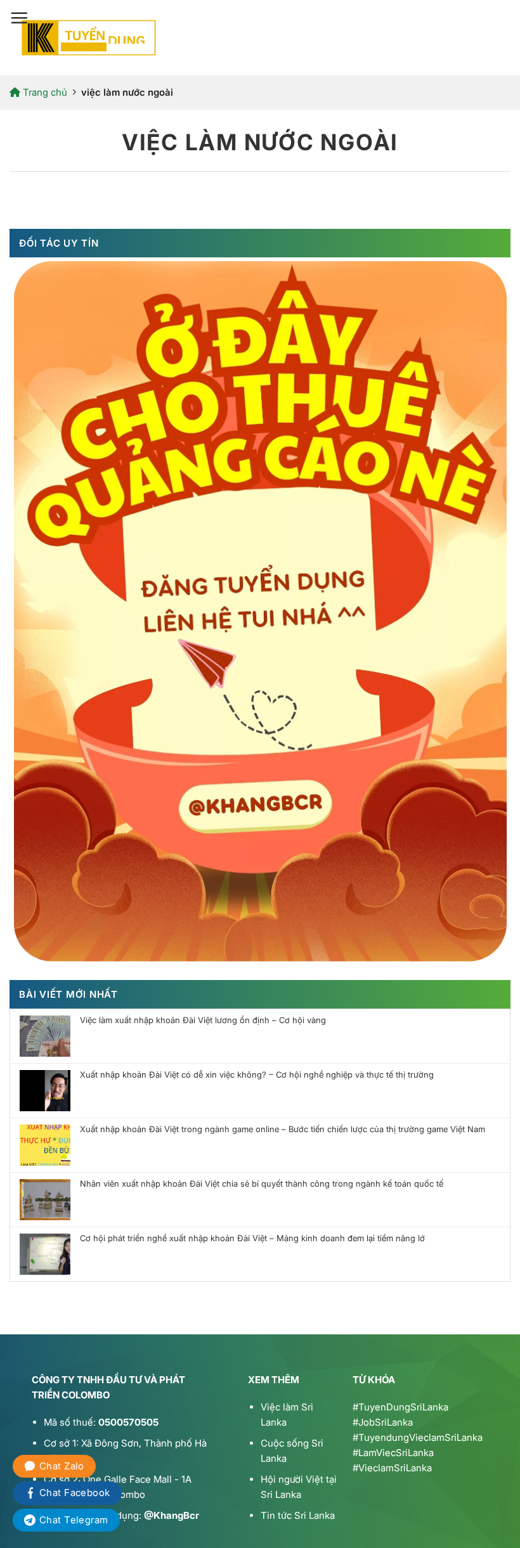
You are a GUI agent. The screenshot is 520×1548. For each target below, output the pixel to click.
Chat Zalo (61, 1466)
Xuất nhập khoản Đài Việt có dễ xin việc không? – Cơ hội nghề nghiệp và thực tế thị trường (257, 1075)
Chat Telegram (73, 1520)
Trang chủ (43, 92)
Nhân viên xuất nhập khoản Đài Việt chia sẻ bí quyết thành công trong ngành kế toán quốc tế (261, 1184)
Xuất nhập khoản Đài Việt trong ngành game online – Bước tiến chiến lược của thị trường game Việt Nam (282, 1129)
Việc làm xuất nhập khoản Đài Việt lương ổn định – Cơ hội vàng (203, 1020)
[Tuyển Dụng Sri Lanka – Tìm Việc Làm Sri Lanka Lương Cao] (89, 37)
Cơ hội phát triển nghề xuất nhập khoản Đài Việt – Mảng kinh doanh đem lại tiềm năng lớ (252, 1238)
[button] (19, 17)
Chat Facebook (74, 1493)
